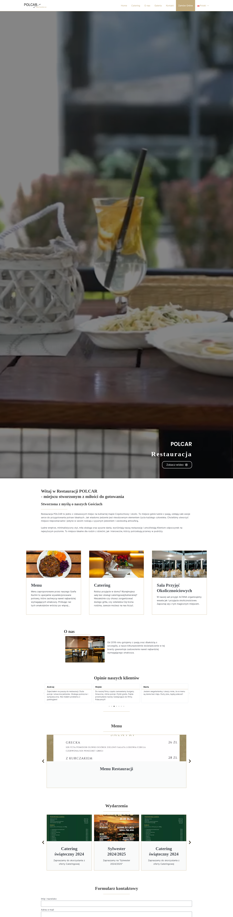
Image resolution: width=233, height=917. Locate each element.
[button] (43, 693)
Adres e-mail (47, 909)
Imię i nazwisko (49, 898)
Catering (135, 5)
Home (124, 5)
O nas (147, 5)
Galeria (158, 5)
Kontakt (170, 5)
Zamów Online (185, 5)
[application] (207, 5)
